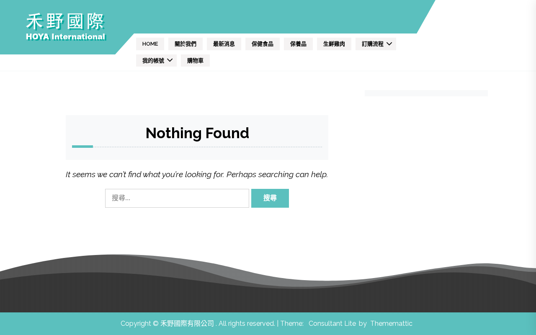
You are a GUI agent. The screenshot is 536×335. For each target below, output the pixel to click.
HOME (150, 44)
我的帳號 (153, 60)
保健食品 (262, 44)
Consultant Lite (332, 323)
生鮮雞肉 (334, 44)
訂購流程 (373, 44)
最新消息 (224, 44)
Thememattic (391, 323)
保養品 (298, 44)
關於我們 (185, 44)
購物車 (195, 60)
